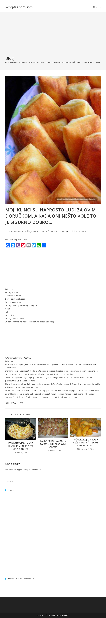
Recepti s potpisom (19, 7)
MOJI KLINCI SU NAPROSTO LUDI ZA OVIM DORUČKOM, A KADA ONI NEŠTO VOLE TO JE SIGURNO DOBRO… (60, 62)
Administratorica (17, 231)
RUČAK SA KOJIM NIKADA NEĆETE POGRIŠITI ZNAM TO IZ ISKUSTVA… (85, 442)
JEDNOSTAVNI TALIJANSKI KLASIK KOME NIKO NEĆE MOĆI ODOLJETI (20, 446)
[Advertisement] (53, 36)
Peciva (54, 231)
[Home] (6, 62)
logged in (21, 469)
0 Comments (81, 231)
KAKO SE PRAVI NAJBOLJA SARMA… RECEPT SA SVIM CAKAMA (53, 444)
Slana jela (65, 231)
